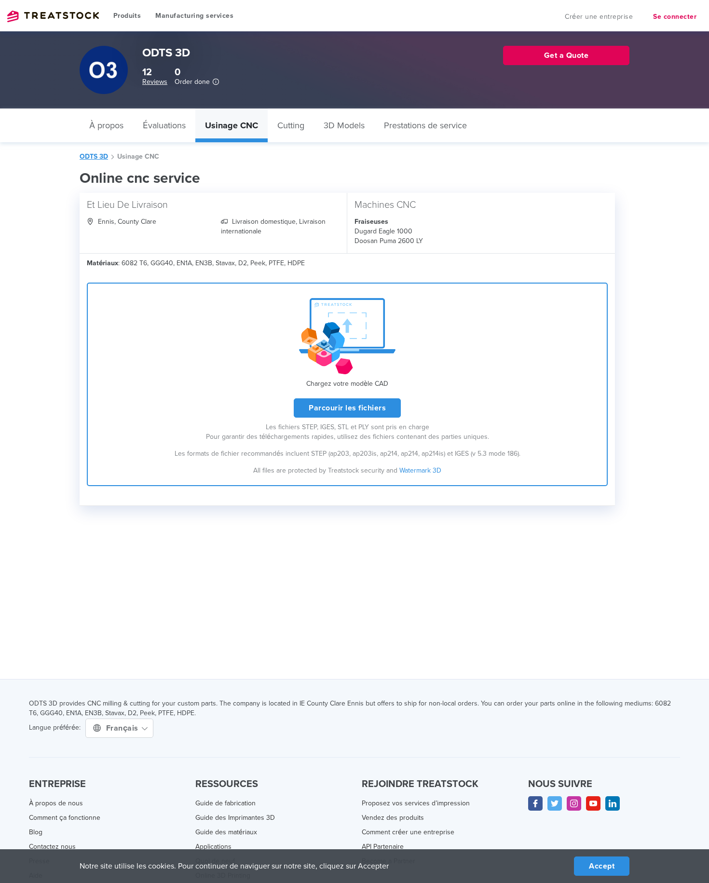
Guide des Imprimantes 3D (235, 818)
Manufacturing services (194, 16)
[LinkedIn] (612, 803)
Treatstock (53, 16)
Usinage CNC (231, 125)
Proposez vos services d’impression (416, 803)
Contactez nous (52, 846)
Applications (213, 846)
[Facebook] (535, 803)
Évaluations (164, 125)
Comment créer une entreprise (408, 832)
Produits (127, 16)
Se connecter (674, 17)
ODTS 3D (94, 156)
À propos (106, 125)
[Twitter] (554, 803)
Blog (35, 832)
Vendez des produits (393, 818)
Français (123, 728)
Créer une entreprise (599, 17)
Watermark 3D (420, 470)
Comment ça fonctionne (64, 818)
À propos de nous (56, 803)
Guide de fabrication (225, 803)
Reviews (154, 82)
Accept (601, 866)
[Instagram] (574, 803)
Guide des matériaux (226, 832)
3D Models (344, 125)
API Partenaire (383, 846)
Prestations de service (425, 125)
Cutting (290, 125)
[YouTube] (593, 803)
